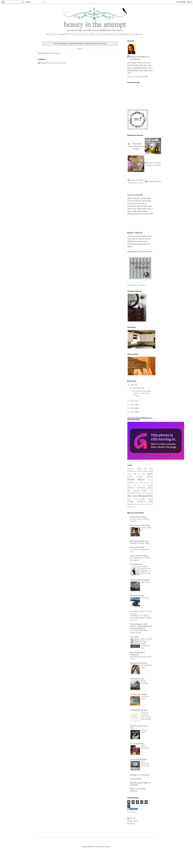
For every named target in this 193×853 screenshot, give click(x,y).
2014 (132, 385)
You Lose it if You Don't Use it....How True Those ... (141, 393)
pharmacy (141, 488)
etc (139, 474)
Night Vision (145, 582)
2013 (132, 401)
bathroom (130, 469)
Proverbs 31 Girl (137, 547)
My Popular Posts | (127, 34)
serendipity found (134, 493)
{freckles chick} (137, 596)
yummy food (131, 507)
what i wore (149, 504)
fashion (130, 477)
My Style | (114, 34)
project (144, 490)
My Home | (76, 34)
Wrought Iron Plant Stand (139, 543)
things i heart (146, 499)
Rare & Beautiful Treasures (137, 653)
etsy (143, 474)
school (151, 490)
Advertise (139, 34)
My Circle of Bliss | (89, 34)
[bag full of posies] (136, 171)
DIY (134, 474)
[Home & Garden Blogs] (132, 809)
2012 (132, 404)
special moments (147, 493)
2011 (132, 408)
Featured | (105, 34)
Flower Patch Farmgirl (140, 580)
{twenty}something (138, 759)
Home (79, 49)
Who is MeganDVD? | (62, 34)
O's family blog (137, 743)
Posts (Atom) (54, 53)
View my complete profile (137, 76)
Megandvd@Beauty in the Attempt (140, 58)
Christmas (131, 471)
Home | (49, 34)
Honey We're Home (138, 517)
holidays (150, 477)
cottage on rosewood (139, 775)
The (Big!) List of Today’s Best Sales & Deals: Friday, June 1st (140, 617)
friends (140, 476)
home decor (136, 479)
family (150, 474)
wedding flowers (139, 504)
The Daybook (136, 564)
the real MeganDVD (140, 496)
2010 (132, 412)
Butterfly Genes (137, 679)
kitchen (146, 482)
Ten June (134, 637)
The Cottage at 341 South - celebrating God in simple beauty (141, 626)
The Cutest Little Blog (140, 525)
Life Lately (145, 598)
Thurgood (141, 501)
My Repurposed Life (139, 541)
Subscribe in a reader (136, 285)
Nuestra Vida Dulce (138, 663)
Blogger (108, 847)
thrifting (130, 501)
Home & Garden (132, 812)
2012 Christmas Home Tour (145, 763)
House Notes (136, 779)
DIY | (99, 34)
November (137, 388)
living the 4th (139, 485)
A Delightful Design (138, 710)
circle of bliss (142, 471)
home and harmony (138, 556)
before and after (145, 469)
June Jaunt (139, 482)
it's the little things (138, 694)
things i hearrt (132, 499)
